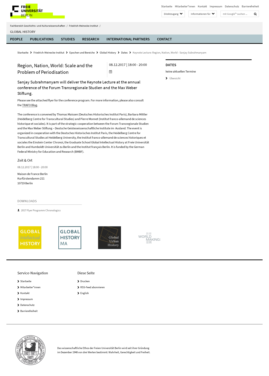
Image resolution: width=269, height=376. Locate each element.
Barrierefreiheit (250, 6)
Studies (68, 39)
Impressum (216, 6)
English (84, 293)
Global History (22, 31)
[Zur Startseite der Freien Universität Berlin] (37, 11)
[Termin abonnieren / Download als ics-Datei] (130, 71)
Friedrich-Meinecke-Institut (84, 25)
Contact (164, 39)
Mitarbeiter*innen (185, 6)
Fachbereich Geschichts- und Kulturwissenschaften (39, 25)
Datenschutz (232, 6)
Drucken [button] (85, 281)
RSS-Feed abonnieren (92, 287)
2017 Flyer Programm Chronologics (41, 210)
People (16, 39)
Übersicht (174, 78)
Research (90, 39)
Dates (124, 52)
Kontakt (202, 6)
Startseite (166, 6)
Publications (42, 39)
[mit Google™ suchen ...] (255, 14)
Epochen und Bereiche (82, 52)
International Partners (128, 39)
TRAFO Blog (29, 105)
